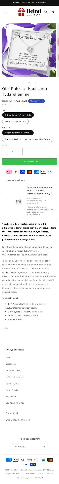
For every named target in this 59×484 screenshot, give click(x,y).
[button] (6, 12)
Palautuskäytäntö (46, 473)
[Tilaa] (44, 446)
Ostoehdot (11, 364)
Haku (8, 357)
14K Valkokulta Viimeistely (18, 115)
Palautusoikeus (13, 370)
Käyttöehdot (11, 396)
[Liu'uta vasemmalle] (23, 82)
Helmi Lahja (15, 470)
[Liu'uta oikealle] (36, 82)
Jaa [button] (6, 328)
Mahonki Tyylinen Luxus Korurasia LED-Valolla (27, 139)
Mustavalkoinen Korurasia (18, 132)
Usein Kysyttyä (12, 383)
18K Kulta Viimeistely (15, 121)
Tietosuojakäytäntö (15, 376)
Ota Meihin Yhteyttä (15, 403)
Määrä (4, 145)
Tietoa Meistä (12, 390)
